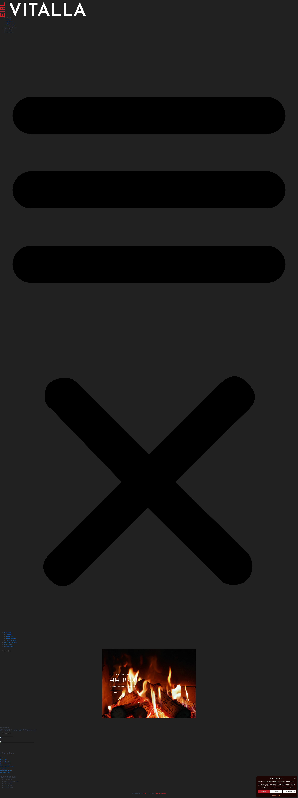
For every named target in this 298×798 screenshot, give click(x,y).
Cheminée (8, 20)
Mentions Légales (161, 793)
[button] (295, 778)
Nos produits (7, 17)
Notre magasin (8, 30)
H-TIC (145, 793)
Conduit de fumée (11, 26)
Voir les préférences (289, 791)
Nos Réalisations (8, 32)
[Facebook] (149, 749)
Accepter (263, 791)
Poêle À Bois (9, 22)
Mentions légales (276, 795)
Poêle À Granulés (11, 24)
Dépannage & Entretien (10, 28)
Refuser (276, 791)
